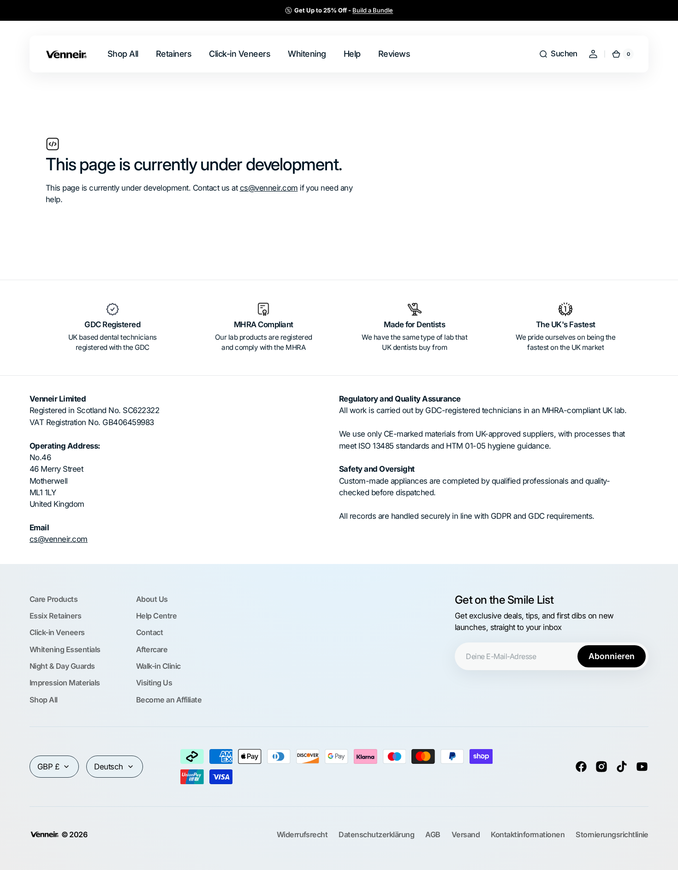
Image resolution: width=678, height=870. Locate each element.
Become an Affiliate (169, 699)
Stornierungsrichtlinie (612, 834)
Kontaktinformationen (528, 834)
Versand (466, 834)
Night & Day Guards (62, 666)
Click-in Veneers (57, 632)
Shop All (44, 699)
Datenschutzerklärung (376, 834)
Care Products (53, 599)
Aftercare (151, 649)
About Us (152, 599)
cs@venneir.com (269, 187)
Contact (149, 632)
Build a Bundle (372, 10)
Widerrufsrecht (302, 834)
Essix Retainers (55, 615)
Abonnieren (612, 656)
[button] (558, 54)
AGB (432, 834)
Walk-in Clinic (158, 666)
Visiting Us (154, 682)
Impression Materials (65, 682)
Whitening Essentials (65, 649)
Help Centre (156, 615)
